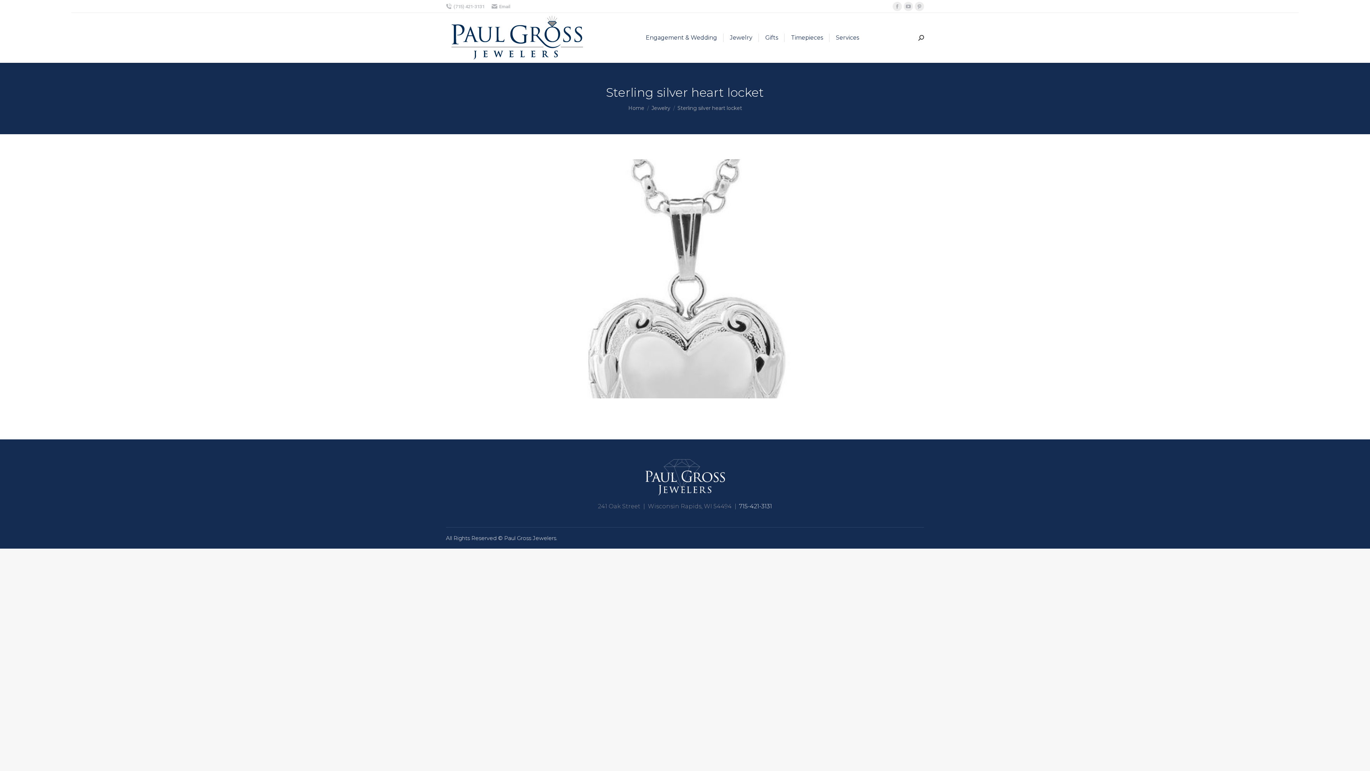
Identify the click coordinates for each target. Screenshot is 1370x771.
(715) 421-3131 (468, 6)
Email (504, 6)
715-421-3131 (755, 506)
